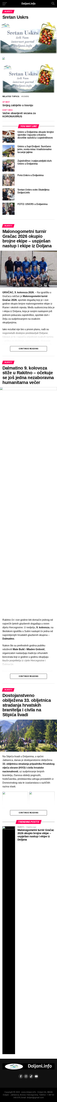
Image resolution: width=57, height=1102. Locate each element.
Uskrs (25, 97)
